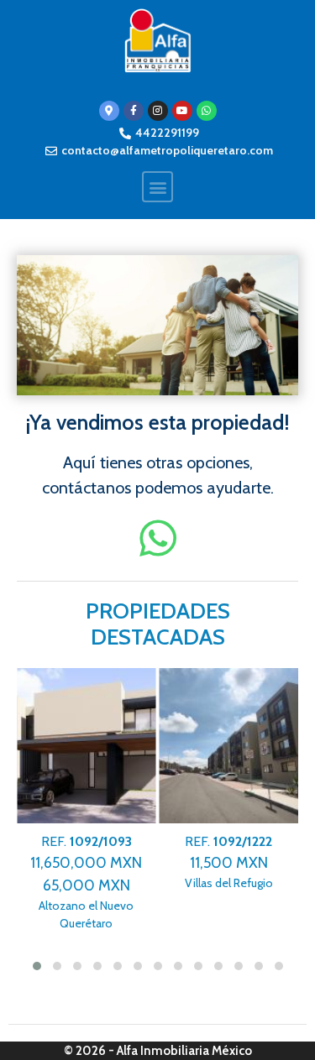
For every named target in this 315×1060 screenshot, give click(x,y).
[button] (157, 186)
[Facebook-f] (133, 111)
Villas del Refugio (229, 862)
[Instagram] (158, 111)
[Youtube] (182, 111)
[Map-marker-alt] (109, 111)
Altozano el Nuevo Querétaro (86, 882)
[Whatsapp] (207, 111)
